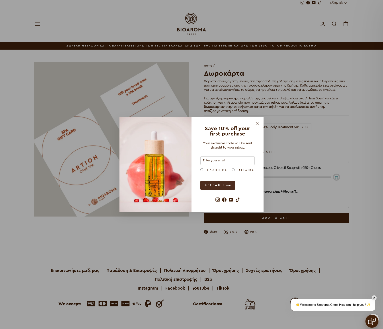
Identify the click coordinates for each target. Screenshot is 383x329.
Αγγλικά (246, 170)
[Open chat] (372, 321)
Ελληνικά (216, 170)
